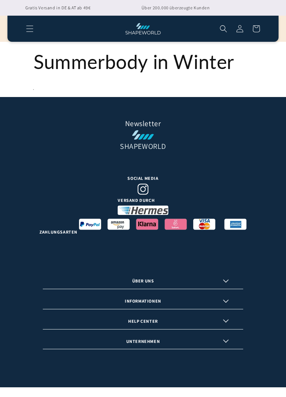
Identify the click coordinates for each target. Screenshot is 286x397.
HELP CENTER (143, 321)
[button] (30, 29)
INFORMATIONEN (143, 301)
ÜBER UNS (143, 281)
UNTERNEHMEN (143, 341)
